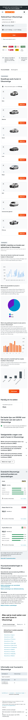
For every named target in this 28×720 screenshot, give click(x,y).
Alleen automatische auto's (9, 39)
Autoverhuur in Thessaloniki (10, 647)
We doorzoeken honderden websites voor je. (13, 712)
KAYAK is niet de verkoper (8, 709)
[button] (26, 7)
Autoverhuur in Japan (20, 693)
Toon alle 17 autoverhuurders (8, 558)
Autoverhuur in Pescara (9, 651)
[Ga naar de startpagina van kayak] (9, 12)
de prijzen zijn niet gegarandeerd (8, 705)
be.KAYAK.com (5, 693)
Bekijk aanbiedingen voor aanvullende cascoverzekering (10, 586)
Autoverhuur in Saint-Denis (10, 645)
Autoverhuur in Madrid (9, 649)
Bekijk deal (22, 104)
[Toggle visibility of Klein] (11, 314)
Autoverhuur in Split (8, 637)
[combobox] (7, 19)
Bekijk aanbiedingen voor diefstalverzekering (12, 589)
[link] (14, 391)
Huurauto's (12, 693)
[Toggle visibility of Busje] (11, 316)
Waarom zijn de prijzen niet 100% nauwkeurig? (10, 715)
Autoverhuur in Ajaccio (9, 635)
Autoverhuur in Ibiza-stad (10, 643)
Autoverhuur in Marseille (9, 653)
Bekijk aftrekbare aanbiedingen (9, 605)
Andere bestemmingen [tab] (9, 624)
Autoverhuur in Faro (8, 641)
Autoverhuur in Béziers (9, 655)
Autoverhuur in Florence (9, 639)
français (17, 8)
